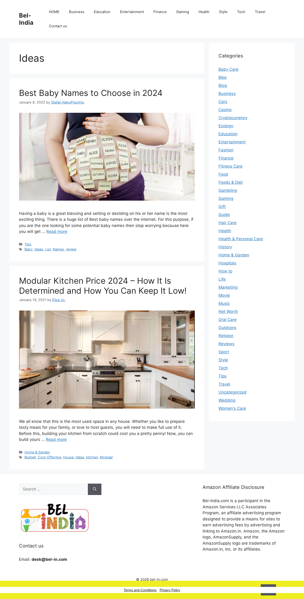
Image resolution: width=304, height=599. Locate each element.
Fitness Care (230, 166)
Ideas (38, 249)
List (48, 249)
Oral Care (227, 319)
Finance (160, 11)
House (68, 457)
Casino (225, 109)
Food (223, 174)
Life (222, 279)
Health (204, 11)
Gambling (227, 190)
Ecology (225, 125)
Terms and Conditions (140, 590)
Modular (106, 457)
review (71, 249)
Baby (28, 249)
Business (76, 11)
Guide (224, 214)
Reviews (226, 343)
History (225, 247)
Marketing (228, 287)
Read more (56, 231)
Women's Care (232, 408)
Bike (222, 77)
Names (58, 249)
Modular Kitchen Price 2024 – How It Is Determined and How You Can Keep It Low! (103, 286)
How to (225, 271)
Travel (260, 11)
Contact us (58, 26)
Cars (222, 101)
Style (223, 11)
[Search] (94, 489)
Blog (222, 85)
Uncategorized (232, 392)
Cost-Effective (49, 457)
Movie (224, 295)
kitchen (92, 457)
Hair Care (227, 222)
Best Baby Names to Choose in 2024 (90, 93)
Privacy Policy (170, 590)
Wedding (226, 400)
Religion (225, 335)
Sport (223, 351)
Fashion (225, 150)
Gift (222, 206)
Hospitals (227, 263)
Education (102, 11)
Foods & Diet (230, 182)
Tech (241, 11)
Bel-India (26, 19)
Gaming (182, 11)
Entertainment (132, 11)
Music (224, 303)
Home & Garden (37, 452)
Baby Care (228, 69)
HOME (54, 11)
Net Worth (228, 311)
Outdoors (227, 327)
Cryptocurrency (232, 117)
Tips (27, 244)
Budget (30, 457)
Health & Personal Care (240, 238)
